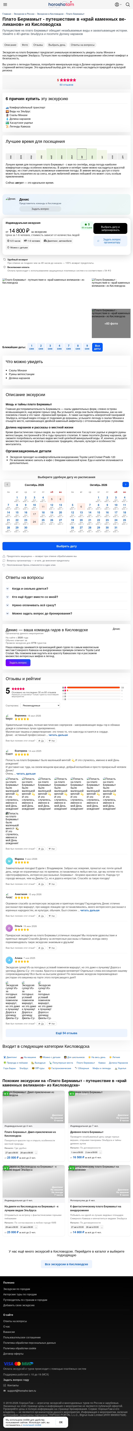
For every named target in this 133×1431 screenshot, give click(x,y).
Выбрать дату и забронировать (110, 228)
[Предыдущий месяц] (7, 484)
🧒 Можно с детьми (50, 1057)
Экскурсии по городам (16, 1288)
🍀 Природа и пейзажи (15, 1062)
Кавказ (101, 1062)
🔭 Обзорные (82, 1068)
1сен (31, 347)
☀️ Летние (114, 1057)
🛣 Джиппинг (10, 1057)
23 (26, 521)
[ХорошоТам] (61, 4)
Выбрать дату (66, 546)
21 (8, 521)
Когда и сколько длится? (30, 588)
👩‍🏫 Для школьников (74, 1057)
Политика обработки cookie (19, 1348)
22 (17, 521)
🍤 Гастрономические (59, 1068)
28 (8, 529)
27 (60, 521)
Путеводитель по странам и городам (25, 1299)
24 (34, 521)
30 (26, 529)
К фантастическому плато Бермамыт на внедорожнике (95, 1208)
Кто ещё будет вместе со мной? (35, 597)
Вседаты (97, 347)
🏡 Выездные (38, 1062)
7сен (68, 347)
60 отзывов (66, 84)
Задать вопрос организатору (112, 240)
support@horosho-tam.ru (21, 1390)
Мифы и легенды (102, 1068)
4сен (59, 347)
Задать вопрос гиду (16, 1379)
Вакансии (9, 1331)
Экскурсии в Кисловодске (50, 13)
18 (43, 514)
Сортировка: (12, 705)
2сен (41, 347)
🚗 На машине (28, 1057)
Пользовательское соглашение (22, 1337)
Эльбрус (23, 1068)
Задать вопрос (40, 209)
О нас (6, 1326)
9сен (87, 347)
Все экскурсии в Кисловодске (66, 1264)
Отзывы (38, 45)
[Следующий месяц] (125, 484)
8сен (78, 347)
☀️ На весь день (96, 1057)
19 (52, 514)
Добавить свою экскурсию (19, 1305)
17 (34, 514)
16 (26, 514)
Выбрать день (56, 45)
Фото (25, 45)
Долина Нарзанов (118, 1062)
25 (43, 521)
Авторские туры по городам (20, 1294)
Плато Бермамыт (75, 13)
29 (17, 529)
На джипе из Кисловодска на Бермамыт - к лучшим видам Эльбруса (31, 1208)
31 (116, 529)
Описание (10, 45)
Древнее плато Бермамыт (86, 1132)
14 (8, 514)
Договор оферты (13, 1353)
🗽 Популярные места (61, 1062)
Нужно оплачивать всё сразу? (34, 605)
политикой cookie (32, 1424)
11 (43, 506)
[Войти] (118, 4)
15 (17, 514)
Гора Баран (9, 1068)
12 (52, 506)
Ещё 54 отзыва (66, 1033)
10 (34, 506)
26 (52, 521)
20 (60, 514)
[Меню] (5, 4)
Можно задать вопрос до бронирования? (42, 613)
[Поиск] (127, 4)
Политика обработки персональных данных (29, 1342)
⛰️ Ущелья (120, 1068)
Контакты (13, 1385)
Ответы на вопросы (83, 45)
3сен (50, 347)
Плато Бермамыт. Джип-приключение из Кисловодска (30, 1133)
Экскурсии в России (24, 13)
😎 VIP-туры (38, 1068)
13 (60, 506)
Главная (6, 13)
